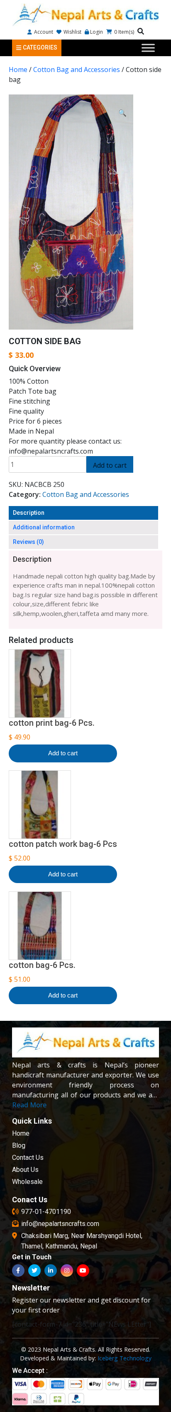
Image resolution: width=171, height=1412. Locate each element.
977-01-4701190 (46, 1212)
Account (43, 31)
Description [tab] (28, 512)
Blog (18, 1145)
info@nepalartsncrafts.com (60, 1224)
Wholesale (27, 1182)
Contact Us (28, 1157)
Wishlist (71, 31)
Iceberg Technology (124, 1358)
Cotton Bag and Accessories (76, 69)
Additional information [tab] (44, 527)
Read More (29, 1104)
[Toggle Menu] (148, 48)
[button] (122, 113)
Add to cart (110, 465)
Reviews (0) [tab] (28, 541)
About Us (25, 1170)
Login (96, 31)
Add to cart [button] (63, 753)
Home (18, 69)
